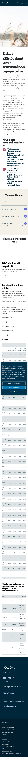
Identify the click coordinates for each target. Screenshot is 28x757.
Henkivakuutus (5, 722)
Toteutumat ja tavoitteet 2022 (9, 330)
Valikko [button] (26, 3)
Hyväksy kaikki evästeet (14, 387)
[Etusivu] (5, 2)
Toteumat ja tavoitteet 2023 (8, 326)
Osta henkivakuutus (18, 3)
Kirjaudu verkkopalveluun (22, 3)
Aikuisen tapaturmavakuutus (8, 725)
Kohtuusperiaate (5, 741)
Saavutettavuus (5, 744)
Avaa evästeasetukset (7, 751)
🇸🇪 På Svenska (5, 749)
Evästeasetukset (14, 391)
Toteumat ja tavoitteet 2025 (8, 317)
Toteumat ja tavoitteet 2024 (8, 322)
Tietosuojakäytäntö (6, 737)
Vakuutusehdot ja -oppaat (8, 729)
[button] (12, 209)
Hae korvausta (9, 706)
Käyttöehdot (4, 734)
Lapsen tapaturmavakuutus (8, 727)
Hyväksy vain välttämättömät (14, 383)
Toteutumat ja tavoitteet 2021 (8, 335)
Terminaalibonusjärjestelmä (8, 732)
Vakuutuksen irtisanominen (8, 746)
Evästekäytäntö (5, 739)
